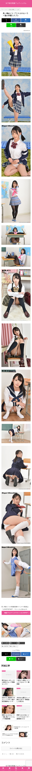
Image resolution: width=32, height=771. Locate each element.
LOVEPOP (5, 646)
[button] (21, 25)
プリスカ (22, 643)
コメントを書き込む (16, 748)
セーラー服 (14, 643)
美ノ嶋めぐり (14, 646)
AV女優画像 (6, 643)
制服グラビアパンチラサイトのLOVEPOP (16, 612)
